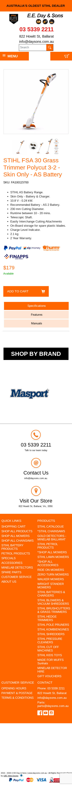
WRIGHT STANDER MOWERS (50, 585)
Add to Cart (17, 291)
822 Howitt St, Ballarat (36, 36)
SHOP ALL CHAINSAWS (17, 540)
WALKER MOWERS (50, 579)
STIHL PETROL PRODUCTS (47, 545)
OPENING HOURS (13, 688)
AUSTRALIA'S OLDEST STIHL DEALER (36, 5)
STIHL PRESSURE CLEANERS (49, 640)
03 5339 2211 (36, 29)
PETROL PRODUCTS (15, 553)
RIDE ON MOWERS (50, 570)
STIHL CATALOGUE (50, 526)
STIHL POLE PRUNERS (53, 624)
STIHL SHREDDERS (50, 634)
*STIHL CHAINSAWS (51, 531)
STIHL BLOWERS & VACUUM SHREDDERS (53, 602)
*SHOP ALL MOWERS (52, 552)
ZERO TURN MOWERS (53, 574)
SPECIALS (8, 558)
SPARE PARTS (11, 572)
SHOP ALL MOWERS (15, 536)
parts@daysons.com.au (53, 706)
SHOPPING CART (13, 526)
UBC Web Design (10, 776)
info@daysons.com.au (36, 41)
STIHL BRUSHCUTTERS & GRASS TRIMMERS (53, 610)
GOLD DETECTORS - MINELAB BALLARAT (51, 537)
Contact (44, 682)
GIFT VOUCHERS (49, 676)
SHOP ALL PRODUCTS (16, 531)
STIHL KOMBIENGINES (53, 629)
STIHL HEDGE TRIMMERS (47, 618)
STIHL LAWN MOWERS (53, 557)
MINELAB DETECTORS (17, 567)
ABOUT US (8, 581)
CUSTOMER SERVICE (16, 577)
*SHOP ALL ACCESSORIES (47, 563)
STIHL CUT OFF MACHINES (48, 648)
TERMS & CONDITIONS (17, 697)
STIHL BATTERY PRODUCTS (12, 547)
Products (46, 520)
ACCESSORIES (11, 563)
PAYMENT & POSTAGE (17, 693)
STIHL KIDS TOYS (49, 655)
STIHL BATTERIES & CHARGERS (51, 593)
